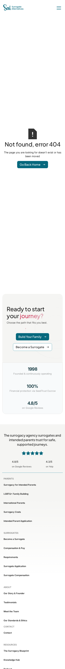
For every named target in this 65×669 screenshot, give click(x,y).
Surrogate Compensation (16, 575)
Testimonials (10, 602)
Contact (8, 632)
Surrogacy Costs (12, 512)
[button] (58, 8)
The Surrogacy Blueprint (16, 650)
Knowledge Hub (12, 660)
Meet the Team (11, 611)
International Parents (14, 503)
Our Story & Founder (14, 593)
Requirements (11, 557)
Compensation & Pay (14, 548)
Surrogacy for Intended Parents (20, 484)
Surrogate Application (15, 566)
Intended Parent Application (18, 521)
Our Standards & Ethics (15, 620)
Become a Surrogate (14, 539)
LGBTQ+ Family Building (16, 493)
